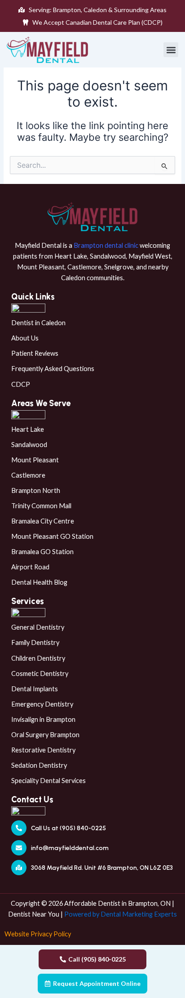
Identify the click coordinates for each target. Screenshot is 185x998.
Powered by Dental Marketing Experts (120, 914)
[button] (170, 49)
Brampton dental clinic (106, 245)
